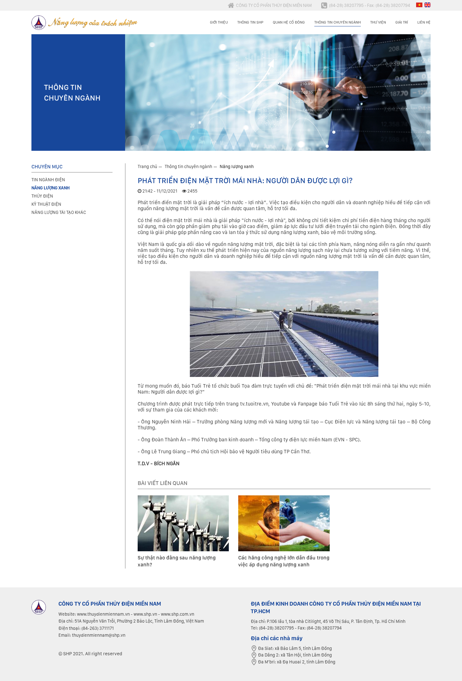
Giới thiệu (219, 22)
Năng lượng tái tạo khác (58, 212)
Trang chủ (147, 166)
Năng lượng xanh (237, 166)
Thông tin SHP (250, 22)
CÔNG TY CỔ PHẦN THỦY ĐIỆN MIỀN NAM (274, 5)
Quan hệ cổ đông (289, 22)
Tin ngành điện (48, 179)
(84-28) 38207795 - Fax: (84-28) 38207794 (369, 5)
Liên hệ (424, 22)
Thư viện (378, 22)
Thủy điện (42, 196)
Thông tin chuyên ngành (337, 22)
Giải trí (401, 22)
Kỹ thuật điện (46, 204)
